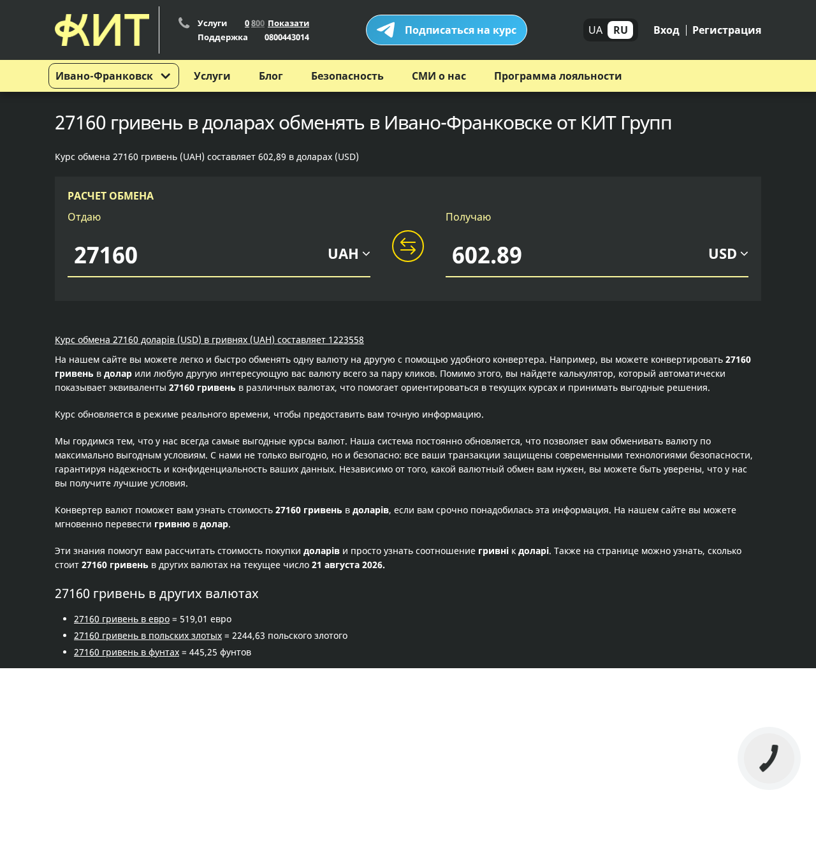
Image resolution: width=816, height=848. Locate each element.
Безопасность (347, 76)
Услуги (212, 76)
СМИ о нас (439, 76)
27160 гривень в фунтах (126, 652)
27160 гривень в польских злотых (148, 635)
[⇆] (408, 246)
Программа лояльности (558, 76)
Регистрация (726, 30)
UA (595, 30)
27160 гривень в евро (122, 619)
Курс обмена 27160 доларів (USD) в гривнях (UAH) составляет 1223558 (209, 339)
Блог (271, 76)
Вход (666, 30)
